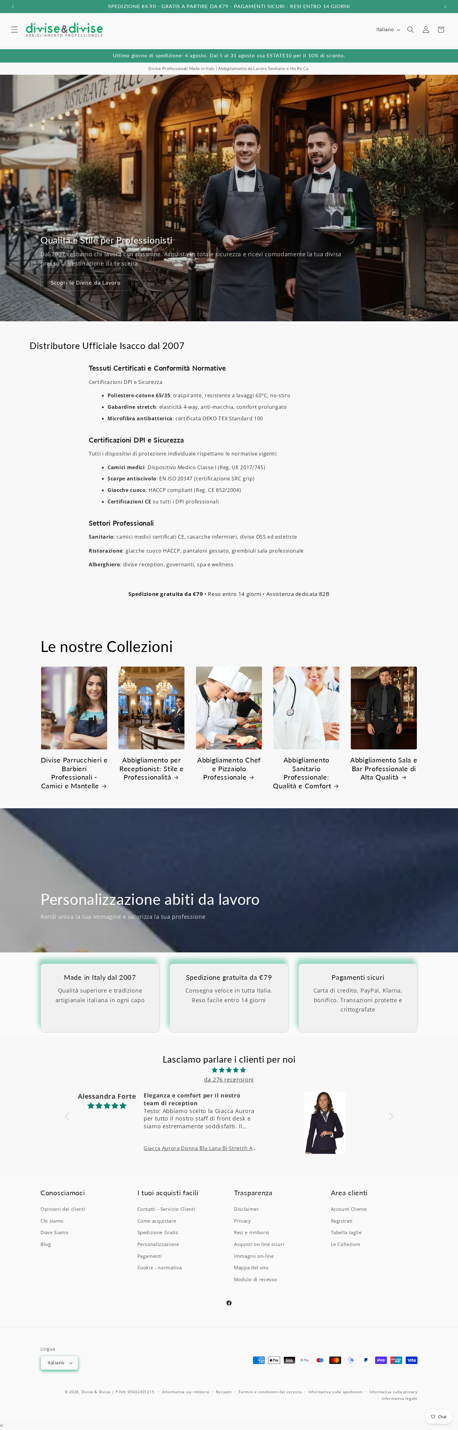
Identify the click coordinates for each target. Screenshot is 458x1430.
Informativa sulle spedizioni (335, 1391)
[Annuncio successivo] (445, 6)
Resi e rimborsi (251, 1232)
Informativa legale (399, 1398)
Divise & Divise (96, 1391)
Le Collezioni (346, 1244)
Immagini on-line (254, 1256)
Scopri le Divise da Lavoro (86, 282)
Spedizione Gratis (157, 1232)
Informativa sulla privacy (393, 1391)
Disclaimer (246, 1209)
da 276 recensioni (229, 1079)
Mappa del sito (251, 1268)
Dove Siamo (55, 1232)
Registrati (342, 1221)
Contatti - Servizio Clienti (166, 1209)
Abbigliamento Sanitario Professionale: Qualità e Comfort (302, 773)
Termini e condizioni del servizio (270, 1391)
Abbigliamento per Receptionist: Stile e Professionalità (151, 768)
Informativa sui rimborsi (185, 1391)
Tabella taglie (346, 1232)
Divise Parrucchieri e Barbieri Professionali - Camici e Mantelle (74, 773)
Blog (46, 1244)
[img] (229, 1070)
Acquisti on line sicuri (259, 1244)
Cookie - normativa (159, 1268)
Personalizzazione (158, 1244)
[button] (14, 29)
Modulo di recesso (255, 1280)
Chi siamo (52, 1221)
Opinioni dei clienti (63, 1209)
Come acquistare (156, 1221)
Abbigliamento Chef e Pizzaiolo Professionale (229, 768)
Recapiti (223, 1391)
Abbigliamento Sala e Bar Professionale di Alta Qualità (383, 768)
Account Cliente (349, 1209)
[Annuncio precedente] (13, 6)
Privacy (242, 1221)
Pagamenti (149, 1256)
